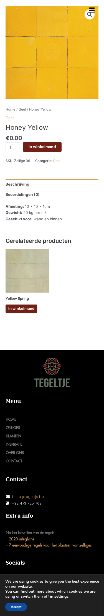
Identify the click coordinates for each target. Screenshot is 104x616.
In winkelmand (42, 146)
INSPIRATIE (14, 444)
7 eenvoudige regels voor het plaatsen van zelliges (50, 545)
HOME (11, 419)
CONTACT (14, 461)
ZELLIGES (13, 428)
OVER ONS (15, 453)
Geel (22, 109)
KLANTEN (13, 436)
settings (61, 596)
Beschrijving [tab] (17, 184)
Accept (16, 607)
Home (10, 109)
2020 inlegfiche (21, 539)
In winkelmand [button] (21, 308)
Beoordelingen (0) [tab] (23, 194)
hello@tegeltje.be (28, 496)
